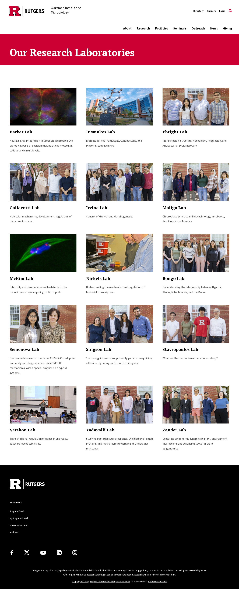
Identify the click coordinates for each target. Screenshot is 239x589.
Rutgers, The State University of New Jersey (110, 581)
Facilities (161, 28)
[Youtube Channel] (43, 553)
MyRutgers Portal (19, 518)
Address (14, 532)
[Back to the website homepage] (26, 11)
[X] (27, 553)
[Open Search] (230, 11)
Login (222, 10)
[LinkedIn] (59, 552)
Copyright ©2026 (80, 581)
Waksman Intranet (19, 525)
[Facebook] (11, 552)
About (127, 28)
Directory (198, 10)
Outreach (198, 28)
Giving (227, 28)
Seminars (179, 28)
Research (143, 28)
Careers (211, 10)
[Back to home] (27, 484)
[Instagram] (74, 552)
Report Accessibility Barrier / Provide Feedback (148, 574)
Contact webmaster (157, 581)
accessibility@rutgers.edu (98, 574)
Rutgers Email (17, 511)
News (214, 28)
